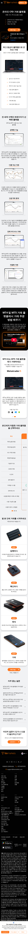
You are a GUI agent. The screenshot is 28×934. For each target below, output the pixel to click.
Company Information (20, 815)
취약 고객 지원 (4, 818)
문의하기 (3, 830)
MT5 (2, 800)
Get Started (4, 823)
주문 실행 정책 (18, 809)
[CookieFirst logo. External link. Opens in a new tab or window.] (13, 922)
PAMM (3, 788)
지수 (16, 777)
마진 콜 (16, 802)
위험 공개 (17, 813)
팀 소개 (3, 809)
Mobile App (4, 797)
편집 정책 (22, 837)
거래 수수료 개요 (19, 797)
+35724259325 (21, 766)
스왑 (16, 800)
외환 (16, 776)
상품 (16, 779)
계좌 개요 (3, 776)
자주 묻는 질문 (4, 824)
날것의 (2, 781)
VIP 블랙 (3, 782)
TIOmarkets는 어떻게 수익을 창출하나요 (7, 813)
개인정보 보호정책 (5, 837)
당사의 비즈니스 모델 (6, 811)
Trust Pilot (3, 821)
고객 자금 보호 (4, 816)
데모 (2, 789)
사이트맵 (3, 839)
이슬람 (2, 786)
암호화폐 (17, 782)
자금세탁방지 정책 (19, 811)
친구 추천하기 (4, 831)
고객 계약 (17, 808)
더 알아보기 (13, 40)
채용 (2, 828)
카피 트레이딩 (4, 784)
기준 (2, 779)
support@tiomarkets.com (14, 769)
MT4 (2, 798)
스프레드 (17, 798)
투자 (2, 791)
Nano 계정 (3, 777)
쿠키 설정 (15, 837)
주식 (16, 781)
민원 (2, 826)
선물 (16, 784)
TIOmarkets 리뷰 (5, 819)
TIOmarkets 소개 (5, 808)
